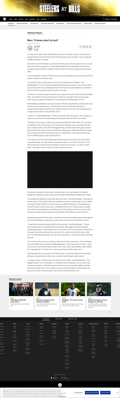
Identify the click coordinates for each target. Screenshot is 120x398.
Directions (93, 338)
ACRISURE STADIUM (93, 323)
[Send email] (87, 47)
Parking (93, 341)
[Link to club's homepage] (5, 19)
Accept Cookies (105, 392)
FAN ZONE (80, 323)
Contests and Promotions (80, 337)
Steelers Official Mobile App (80, 332)
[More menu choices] (48, 19)
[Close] (117, 392)
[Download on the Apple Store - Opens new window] (54, 377)
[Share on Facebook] (80, 47)
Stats (1, 339)
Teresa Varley (37, 46)
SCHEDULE (54, 323)
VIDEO (27, 323)
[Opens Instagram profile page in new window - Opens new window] (37, 50)
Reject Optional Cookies (92, 392)
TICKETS (67, 323)
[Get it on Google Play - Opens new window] (65, 378)
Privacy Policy (61, 396)
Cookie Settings (78, 392)
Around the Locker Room (27, 344)
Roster (1, 329)
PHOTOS (41, 323)
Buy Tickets (67, 334)
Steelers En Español (14, 345)
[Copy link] (90, 46)
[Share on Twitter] (84, 47)
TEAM (1, 323)
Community (41, 344)
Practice (41, 330)
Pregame (41, 333)
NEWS (14, 323)
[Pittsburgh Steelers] (60, 385)
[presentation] (110, 312)
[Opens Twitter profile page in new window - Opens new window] (35, 50)
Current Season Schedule (54, 332)
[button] (60, 170)
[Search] (103, 19)
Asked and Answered (14, 336)
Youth (118, 334)
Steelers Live (27, 329)
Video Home (27, 326)
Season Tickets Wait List (67, 351)
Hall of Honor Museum (106, 332)
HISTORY (106, 323)
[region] (60, 393)
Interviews (28, 331)
